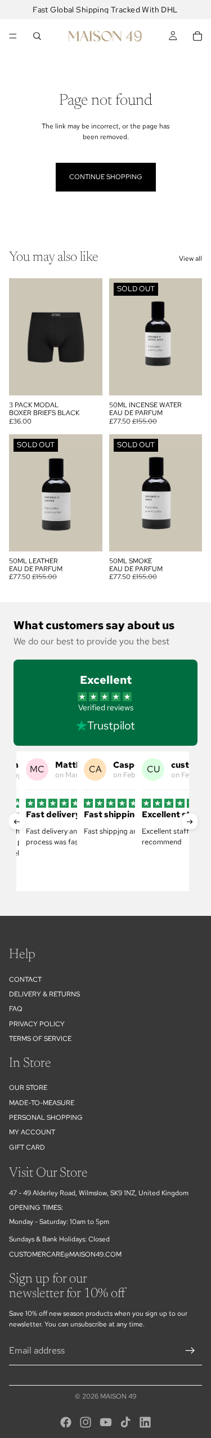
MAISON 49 (118, 1396)
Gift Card (27, 1147)
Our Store (28, 1088)
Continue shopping (105, 176)
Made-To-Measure (41, 1102)
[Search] (37, 36)
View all (190, 258)
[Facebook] (66, 1422)
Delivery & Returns (44, 994)
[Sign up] (190, 1351)
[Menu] (13, 36)
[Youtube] (106, 1422)
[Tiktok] (125, 1422)
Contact (25, 979)
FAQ (16, 1009)
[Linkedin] (145, 1422)
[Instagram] (85, 1422)
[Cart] (197, 36)
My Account (32, 1132)
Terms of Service (40, 1038)
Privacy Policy (37, 1024)
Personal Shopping (46, 1117)
